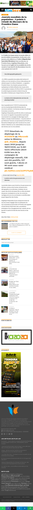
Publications (16, 497)
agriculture (4, 474)
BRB (18, 474)
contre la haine (7, 478)
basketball (10, 474)
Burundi (15, 475)
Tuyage (7, 490)
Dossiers (4, 479)
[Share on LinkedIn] (25, 508)
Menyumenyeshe (13, 487)
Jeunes (24, 483)
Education (15, 480)
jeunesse (29, 483)
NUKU (22, 487)
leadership (4, 487)
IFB (15, 483)
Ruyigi (8, 488)
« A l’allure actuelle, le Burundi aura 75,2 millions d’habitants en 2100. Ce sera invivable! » (19, 225)
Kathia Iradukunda (13, 27)
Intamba (18, 483)
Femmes (14, 481)
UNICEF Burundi (12, 490)
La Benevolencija (13, 485)
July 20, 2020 (20, 175)
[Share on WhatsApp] (3, 508)
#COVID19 (9, 136)
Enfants (25, 479)
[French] (32, 6)
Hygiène (12, 483)
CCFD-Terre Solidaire (25, 476)
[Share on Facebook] (8, 508)
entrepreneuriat (6, 481)
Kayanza (3, 485)
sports (21, 488)
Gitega (27, 481)
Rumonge (3, 488)
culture (20, 478)
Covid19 (16, 478)
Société (17, 488)
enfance (21, 479)
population (14, 217)
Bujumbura (6, 476)
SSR (24, 488)
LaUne (26, 485)
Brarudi (15, 474)
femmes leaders (22, 481)
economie (9, 479)
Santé (10, 488)
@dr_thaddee (11, 142)
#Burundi (22, 136)
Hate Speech (6, 483)
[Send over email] (30, 508)
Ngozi (19, 487)
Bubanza (21, 474)
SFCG (14, 488)
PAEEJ (26, 487)
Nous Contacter (7, 497)
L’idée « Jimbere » (26, 497)
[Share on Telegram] (19, 508)
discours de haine (26, 478)
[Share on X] (13, 508)
